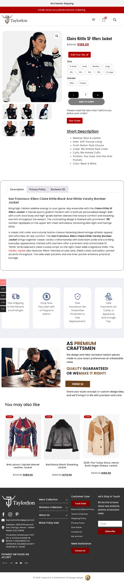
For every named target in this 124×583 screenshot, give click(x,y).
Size (69, 61)
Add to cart (86, 101)
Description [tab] (17, 189)
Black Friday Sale (49, 522)
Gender (71, 78)
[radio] (73, 66)
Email (101, 519)
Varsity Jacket (17, 250)
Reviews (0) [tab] (58, 189)
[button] (93, 19)
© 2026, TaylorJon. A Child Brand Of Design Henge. (58, 577)
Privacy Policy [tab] (37, 189)
